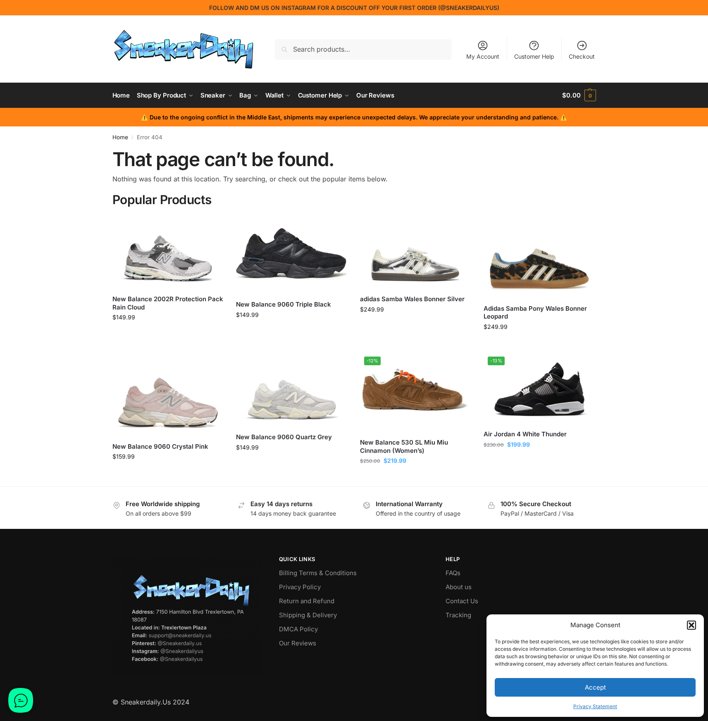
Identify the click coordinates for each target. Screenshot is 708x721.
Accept (595, 687)
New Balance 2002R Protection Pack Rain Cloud (167, 303)
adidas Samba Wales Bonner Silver (412, 299)
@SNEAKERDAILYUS (468, 7)
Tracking (458, 615)
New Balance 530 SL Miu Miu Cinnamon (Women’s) (404, 446)
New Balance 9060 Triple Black (283, 304)
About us (459, 587)
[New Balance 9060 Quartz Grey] (292, 389)
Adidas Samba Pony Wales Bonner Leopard (535, 313)
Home (120, 137)
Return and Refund (306, 601)
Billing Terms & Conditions (318, 573)
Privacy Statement (595, 706)
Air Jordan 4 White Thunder (525, 434)
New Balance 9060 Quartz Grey (284, 437)
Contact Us (462, 601)
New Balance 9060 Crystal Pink (160, 446)
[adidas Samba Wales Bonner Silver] (416, 251)
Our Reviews (297, 643)
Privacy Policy (300, 587)
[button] (691, 625)
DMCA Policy (298, 629)
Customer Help (534, 56)
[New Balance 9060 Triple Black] (292, 254)
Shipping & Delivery (308, 615)
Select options (168, 334)
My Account (482, 56)
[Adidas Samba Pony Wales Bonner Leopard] (539, 255)
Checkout (582, 56)
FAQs (453, 573)
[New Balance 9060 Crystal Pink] (168, 394)
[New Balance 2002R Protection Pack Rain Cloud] (168, 251)
